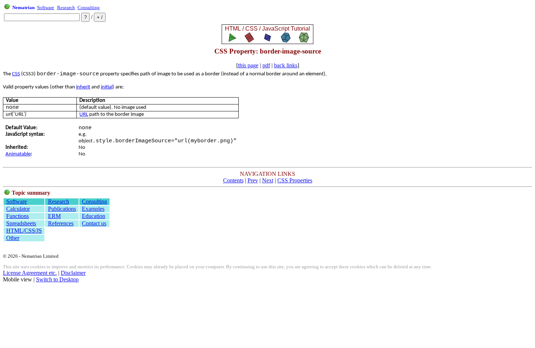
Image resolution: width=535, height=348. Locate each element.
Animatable (18, 154)
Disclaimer (73, 273)
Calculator (18, 209)
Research (66, 7)
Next (267, 180)
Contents (233, 180)
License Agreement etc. (30, 273)
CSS (16, 74)
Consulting (89, 7)
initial (106, 87)
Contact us (94, 223)
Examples (93, 209)
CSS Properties (294, 180)
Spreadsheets (21, 223)
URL (83, 114)
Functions (17, 216)
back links (285, 65)
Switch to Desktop (57, 279)
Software (45, 7)
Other (12, 238)
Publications (62, 209)
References (61, 223)
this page (248, 65)
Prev (252, 180)
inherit (83, 87)
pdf (266, 65)
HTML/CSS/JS (24, 231)
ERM (54, 216)
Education (93, 216)
